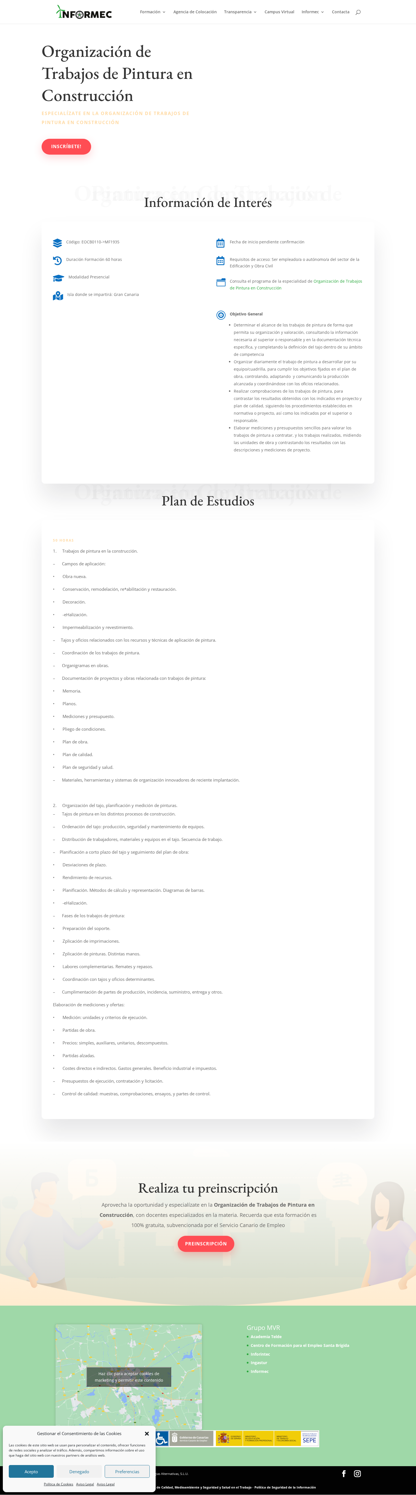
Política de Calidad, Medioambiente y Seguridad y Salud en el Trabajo (198, 1487)
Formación (150, 12)
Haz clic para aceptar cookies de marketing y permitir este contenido (129, 1377)
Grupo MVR (263, 1327)
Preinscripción (206, 1244)
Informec (310, 12)
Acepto (31, 1471)
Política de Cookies (58, 1484)
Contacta (340, 12)
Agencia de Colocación (195, 12)
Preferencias (127, 1471)
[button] (147, 1433)
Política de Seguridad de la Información (285, 1487)
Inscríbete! (66, 146)
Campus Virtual (279, 12)
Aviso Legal (85, 1484)
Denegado (79, 1471)
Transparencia (238, 12)
